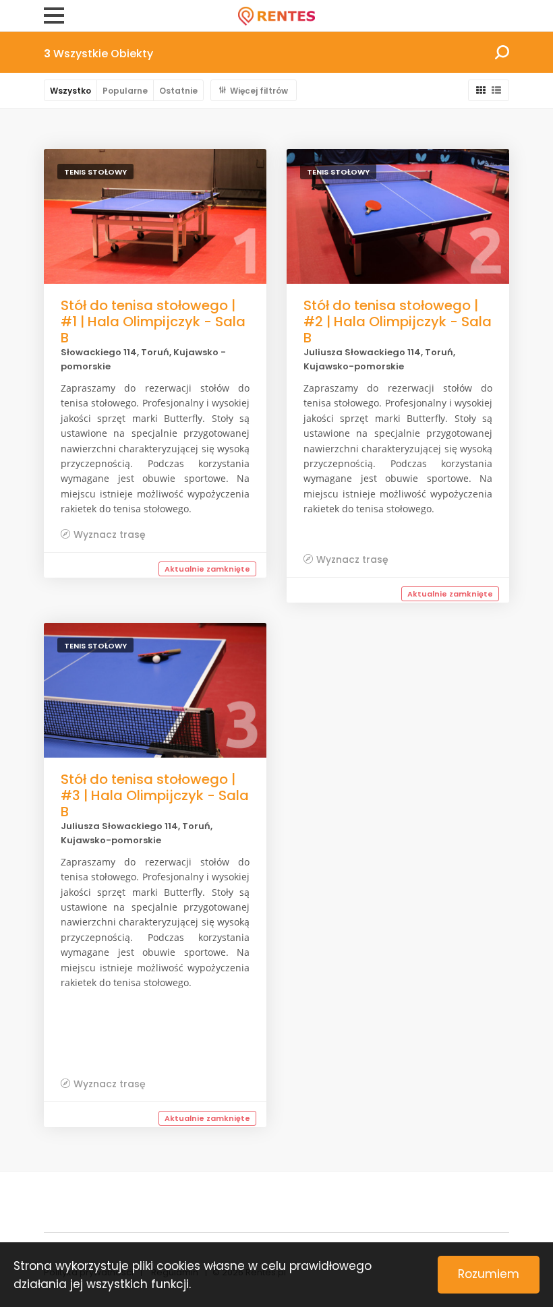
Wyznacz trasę (110, 534)
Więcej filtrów (259, 90)
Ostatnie (178, 90)
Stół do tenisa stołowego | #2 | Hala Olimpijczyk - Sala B (397, 321)
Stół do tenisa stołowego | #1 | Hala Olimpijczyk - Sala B (153, 321)
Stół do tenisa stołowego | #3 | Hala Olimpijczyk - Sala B (155, 795)
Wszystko (70, 90)
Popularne (125, 90)
